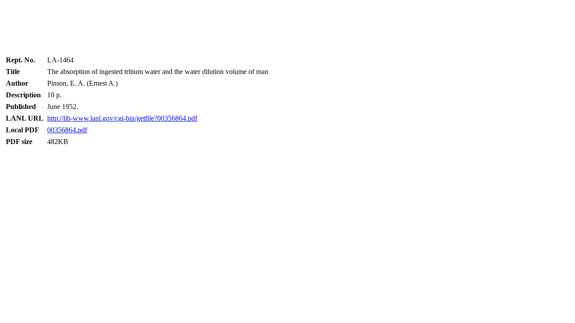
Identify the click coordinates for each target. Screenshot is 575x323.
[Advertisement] (287, 24)
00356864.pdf (67, 130)
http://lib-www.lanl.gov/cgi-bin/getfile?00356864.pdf (122, 118)
